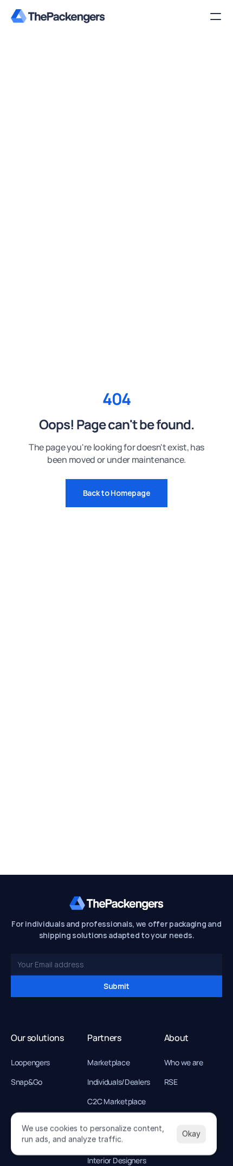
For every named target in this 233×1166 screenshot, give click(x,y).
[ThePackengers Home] (58, 16)
